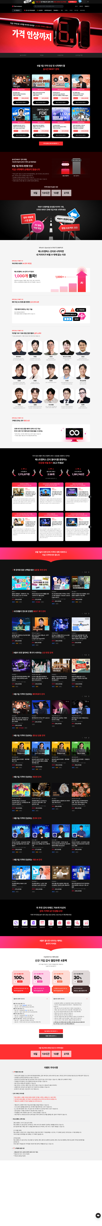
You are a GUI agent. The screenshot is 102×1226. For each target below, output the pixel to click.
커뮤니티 (81, 6)
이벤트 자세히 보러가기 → (51, 1036)
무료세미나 (55, 10)
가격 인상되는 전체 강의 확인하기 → (51, 143)
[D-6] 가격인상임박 (30, 10)
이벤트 (66, 10)
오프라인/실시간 (48, 10)
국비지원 (76, 10)
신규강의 (41, 10)
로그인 (76, 6)
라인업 (41, 55)
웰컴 (62, 10)
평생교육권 (82, 10)
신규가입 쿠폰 (78, 55)
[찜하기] (28, 577)
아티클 (70, 10)
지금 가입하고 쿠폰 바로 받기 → (51, 1031)
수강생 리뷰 (60, 55)
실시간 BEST (23, 55)
